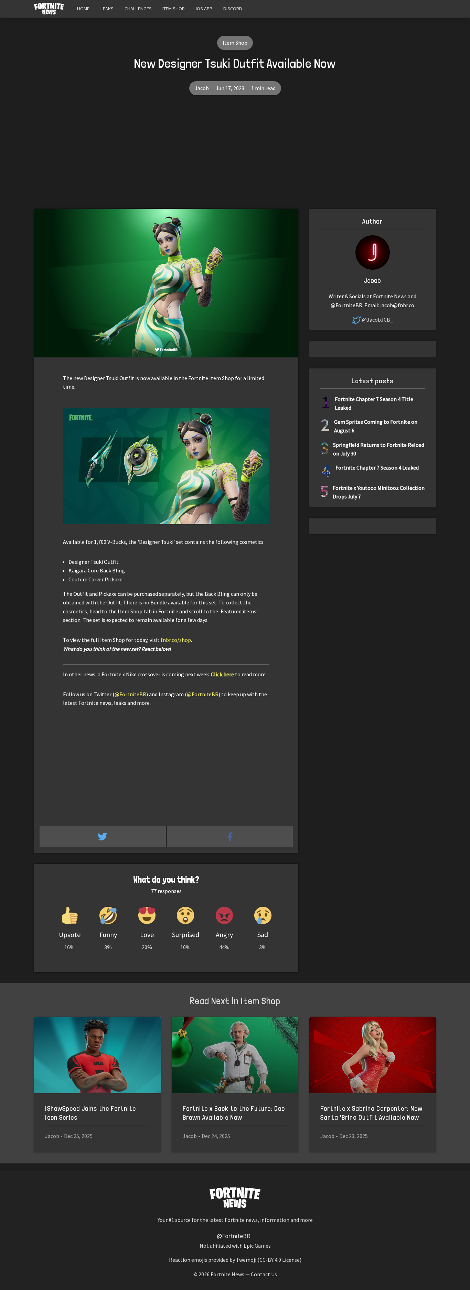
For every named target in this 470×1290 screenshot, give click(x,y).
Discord (232, 9)
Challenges (138, 9)
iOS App (204, 9)
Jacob (202, 88)
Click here (222, 674)
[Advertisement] (235, 157)
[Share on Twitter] (103, 836)
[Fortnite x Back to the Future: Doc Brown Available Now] (235, 1055)
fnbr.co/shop (176, 639)
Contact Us (264, 1274)
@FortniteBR (130, 694)
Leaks (107, 9)
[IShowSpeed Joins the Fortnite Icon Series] (97, 1055)
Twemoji (246, 1259)
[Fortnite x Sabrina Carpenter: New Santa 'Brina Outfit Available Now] (372, 1055)
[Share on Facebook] (230, 836)
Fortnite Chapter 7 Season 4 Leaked (377, 467)
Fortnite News (227, 1274)
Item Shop (173, 9)
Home (83, 9)
